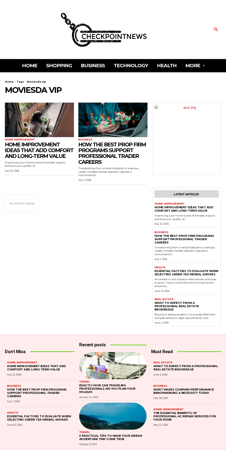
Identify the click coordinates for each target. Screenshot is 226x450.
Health (159, 267)
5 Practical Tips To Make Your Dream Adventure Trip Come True (110, 437)
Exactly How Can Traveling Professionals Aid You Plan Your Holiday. (107, 388)
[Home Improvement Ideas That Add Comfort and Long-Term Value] (39, 120)
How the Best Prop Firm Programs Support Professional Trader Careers (112, 153)
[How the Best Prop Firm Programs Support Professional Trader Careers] (112, 120)
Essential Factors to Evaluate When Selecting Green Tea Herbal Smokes (186, 272)
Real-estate (163, 299)
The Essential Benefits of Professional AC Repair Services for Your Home (184, 416)
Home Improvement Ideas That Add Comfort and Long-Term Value (39, 150)
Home (9, 81)
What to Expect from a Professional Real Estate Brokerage (176, 306)
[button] (216, 29)
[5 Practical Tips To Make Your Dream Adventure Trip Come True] (113, 416)
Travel (84, 381)
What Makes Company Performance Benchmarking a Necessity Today (183, 391)
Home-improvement (20, 139)
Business (85, 139)
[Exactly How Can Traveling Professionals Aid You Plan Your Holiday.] (113, 365)
